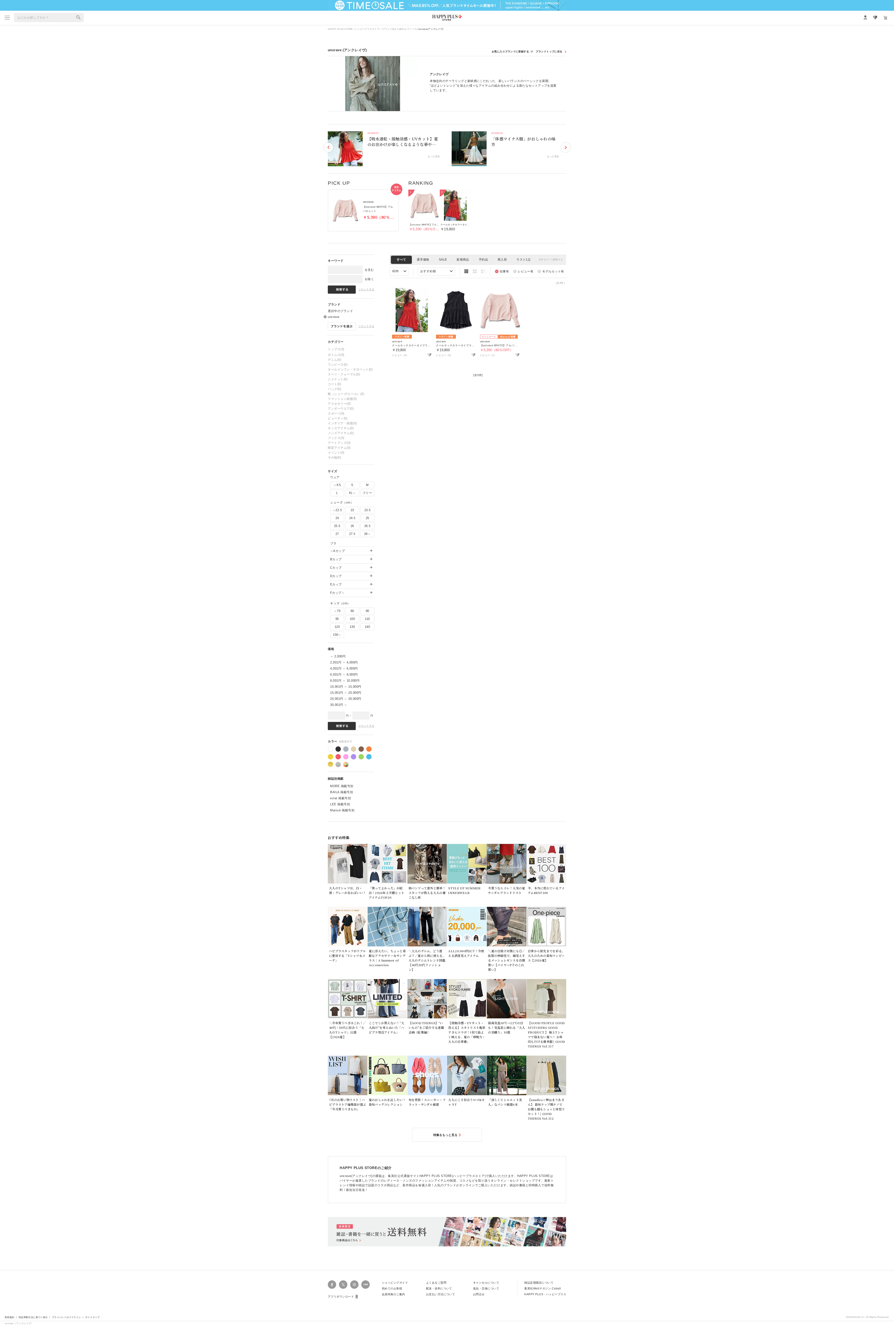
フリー (367, 493)
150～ (337, 634)
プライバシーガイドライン (66, 1317)
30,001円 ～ (338, 705)
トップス (336, 349)
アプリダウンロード (341, 1296)
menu (7, 17)
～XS (337, 485)
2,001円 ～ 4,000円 (344, 662)
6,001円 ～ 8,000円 (344, 674)
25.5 (337, 526)
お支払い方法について (440, 1294)
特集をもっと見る (445, 1135)
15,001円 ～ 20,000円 (345, 692)
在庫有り (502, 271)
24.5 (352, 518)
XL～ (352, 493)
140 (367, 627)
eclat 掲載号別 (340, 798)
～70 (337, 611)
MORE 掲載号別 (341, 786)
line (365, 1284)
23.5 (367, 510)
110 (367, 619)
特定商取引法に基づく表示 (33, 1317)
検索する (78, 17)
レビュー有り (523, 271)
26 (352, 526)
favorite (875, 17)
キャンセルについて (486, 1282)
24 (337, 518)
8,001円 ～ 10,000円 (344, 680)
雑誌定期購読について (538, 1282)
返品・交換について (486, 1288)
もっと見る (434, 156)
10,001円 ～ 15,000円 (345, 686)
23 (352, 510)
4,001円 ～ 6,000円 (344, 668)
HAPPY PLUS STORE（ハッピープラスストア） (355, 29)
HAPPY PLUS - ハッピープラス (545, 1294)
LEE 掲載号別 (340, 804)
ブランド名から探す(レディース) (400, 29)
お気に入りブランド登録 (513, 51)
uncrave (333, 317)
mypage (865, 17)
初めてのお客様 (392, 1288)
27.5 (352, 534)
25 (367, 518)
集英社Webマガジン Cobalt (542, 1288)
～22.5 (337, 510)
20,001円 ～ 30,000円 (345, 698)
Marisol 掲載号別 (342, 810)
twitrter (343, 1284)
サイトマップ (92, 1317)
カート (885, 17)
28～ (367, 534)
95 (337, 619)
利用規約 (9, 1317)
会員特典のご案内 (393, 1294)
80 (352, 611)
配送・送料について (439, 1288)
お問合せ (479, 1294)
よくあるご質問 (436, 1282)
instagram (354, 1284)
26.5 (367, 526)
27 (337, 534)
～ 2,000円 (337, 656)
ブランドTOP (550, 51)
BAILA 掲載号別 (341, 792)
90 (367, 611)
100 (352, 619)
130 (352, 627)
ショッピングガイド (395, 1282)
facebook (332, 1284)
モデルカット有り (551, 271)
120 (337, 627)
